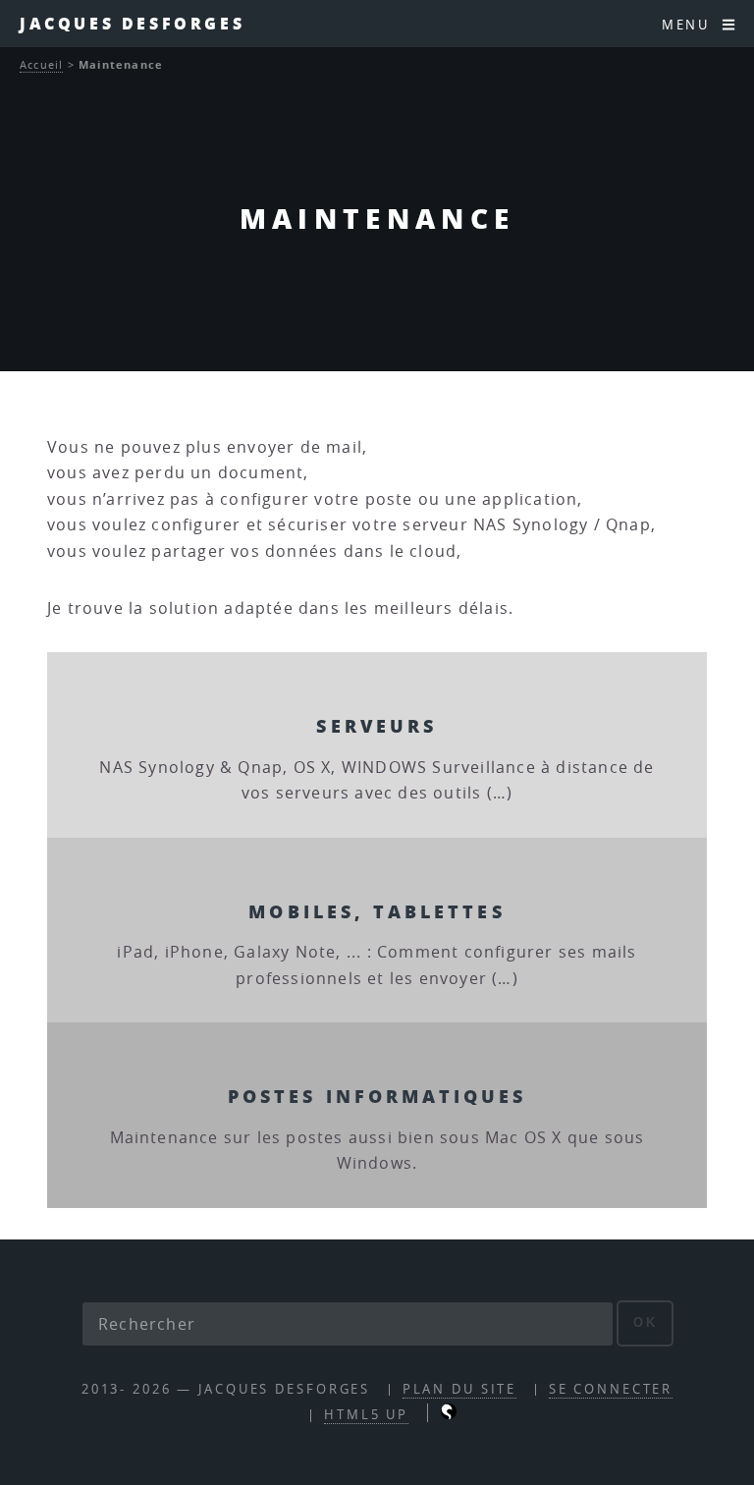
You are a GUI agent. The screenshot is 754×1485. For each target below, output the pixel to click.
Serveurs (376, 725)
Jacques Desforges (132, 23)
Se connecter (611, 1389)
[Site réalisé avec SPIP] (449, 1414)
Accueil (41, 64)
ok (645, 1322)
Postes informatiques (377, 1095)
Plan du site (460, 1389)
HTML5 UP (366, 1414)
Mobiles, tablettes (377, 911)
